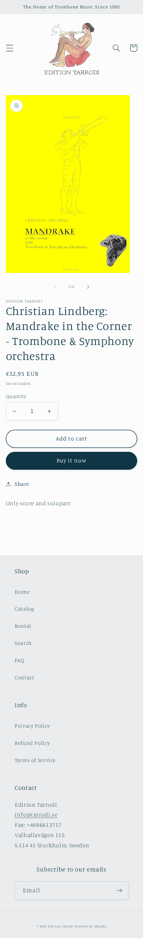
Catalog (24, 608)
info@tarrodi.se (36, 814)
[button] (9, 48)
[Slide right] (88, 287)
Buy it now (71, 460)
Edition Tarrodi (61, 926)
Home (22, 592)
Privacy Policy (32, 726)
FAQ (20, 660)
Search (23, 643)
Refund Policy (32, 743)
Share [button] (22, 484)
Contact (24, 677)
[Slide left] (55, 287)
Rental (23, 626)
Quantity (16, 396)
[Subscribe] (119, 890)
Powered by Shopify (90, 926)
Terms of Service (35, 760)
